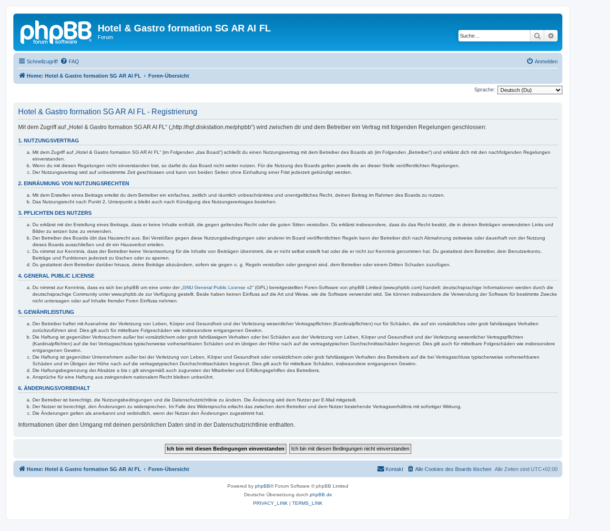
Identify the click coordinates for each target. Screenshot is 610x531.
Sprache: (484, 89)
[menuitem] (69, 61)
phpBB (262, 486)
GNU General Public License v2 (217, 287)
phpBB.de (321, 494)
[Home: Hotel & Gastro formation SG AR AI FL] (57, 31)
